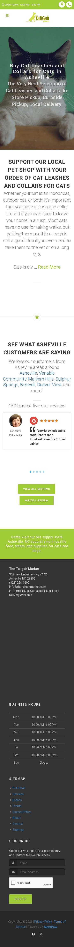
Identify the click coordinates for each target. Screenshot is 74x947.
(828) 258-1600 (19, 582)
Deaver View (49, 384)
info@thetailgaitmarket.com (27, 586)
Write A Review (36, 500)
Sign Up (21, 899)
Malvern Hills (41, 379)
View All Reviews (36, 488)
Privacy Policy (43, 921)
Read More (49, 267)
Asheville (28, 373)
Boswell (27, 384)
